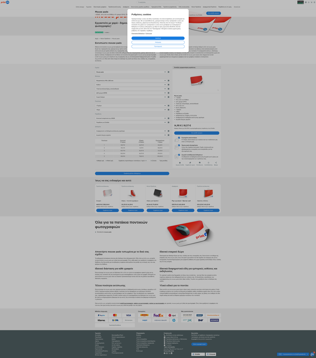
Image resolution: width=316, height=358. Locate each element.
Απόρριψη (158, 42)
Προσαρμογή (158, 46)
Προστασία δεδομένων (138, 33)
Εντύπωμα (149, 33)
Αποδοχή (158, 38)
